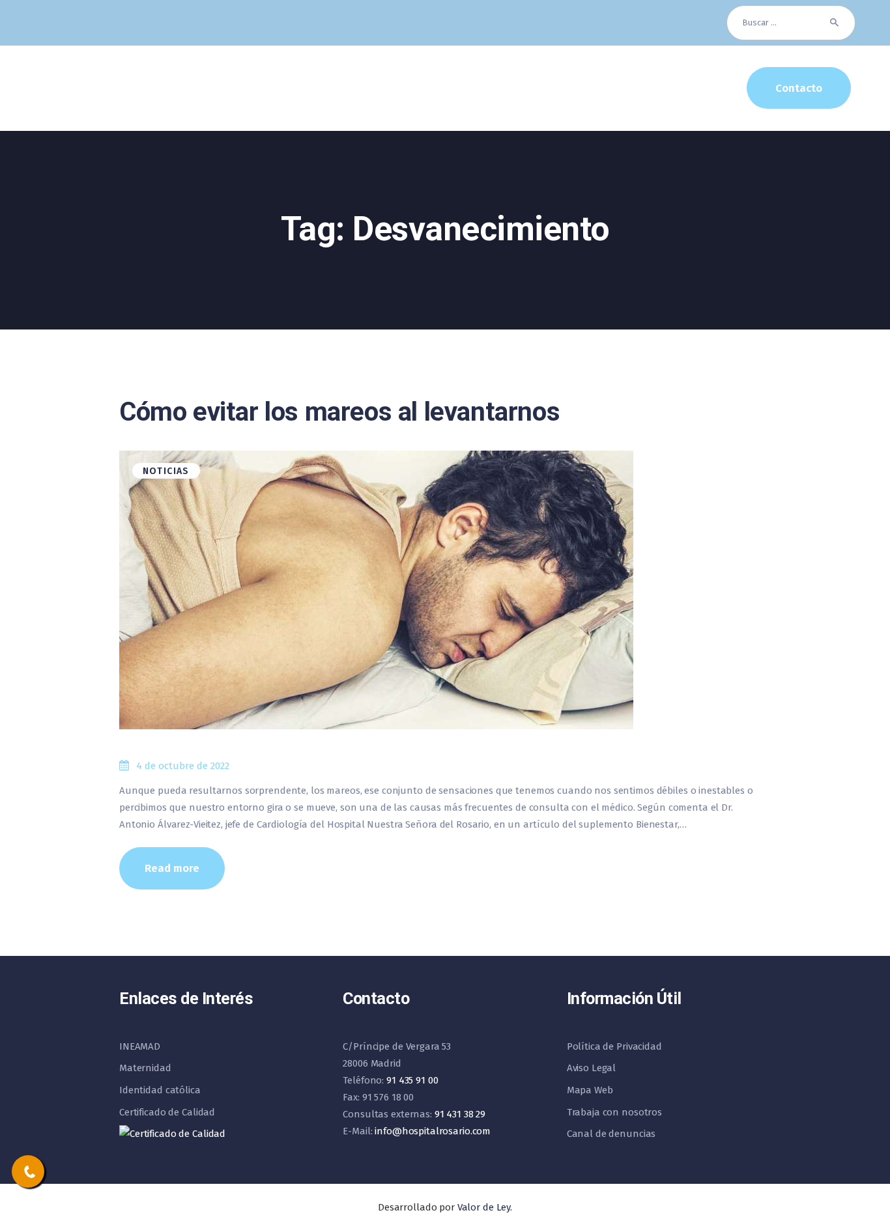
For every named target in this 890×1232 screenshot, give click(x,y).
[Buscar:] (791, 22)
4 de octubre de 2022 (182, 766)
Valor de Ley (483, 1207)
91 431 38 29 (460, 1114)
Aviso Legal (591, 1068)
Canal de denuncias (611, 1134)
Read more (172, 868)
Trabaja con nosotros (614, 1112)
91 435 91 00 (412, 1080)
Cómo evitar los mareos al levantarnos (339, 412)
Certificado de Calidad (167, 1112)
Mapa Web (590, 1090)
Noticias (166, 471)
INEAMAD (139, 1046)
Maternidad (145, 1068)
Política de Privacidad (614, 1046)
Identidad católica (160, 1090)
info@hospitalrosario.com (433, 1131)
